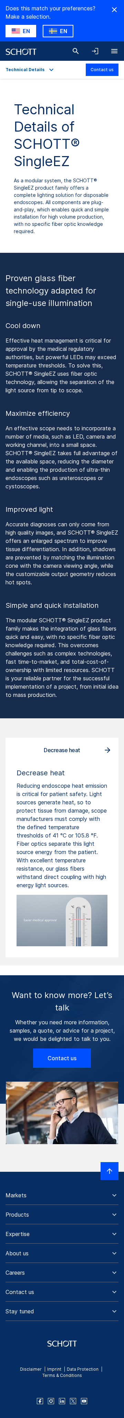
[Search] (76, 51)
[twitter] (73, 1401)
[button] (62, 1195)
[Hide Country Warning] (114, 10)
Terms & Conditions (62, 1375)
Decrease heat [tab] (62, 750)
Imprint (54, 1369)
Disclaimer (31, 1369)
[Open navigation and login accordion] (95, 51)
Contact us (102, 69)
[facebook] (40, 1401)
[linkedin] (62, 1401)
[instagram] (51, 1401)
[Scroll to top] (109, 1171)
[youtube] (84, 1401)
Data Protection (83, 1369)
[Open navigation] (114, 51)
